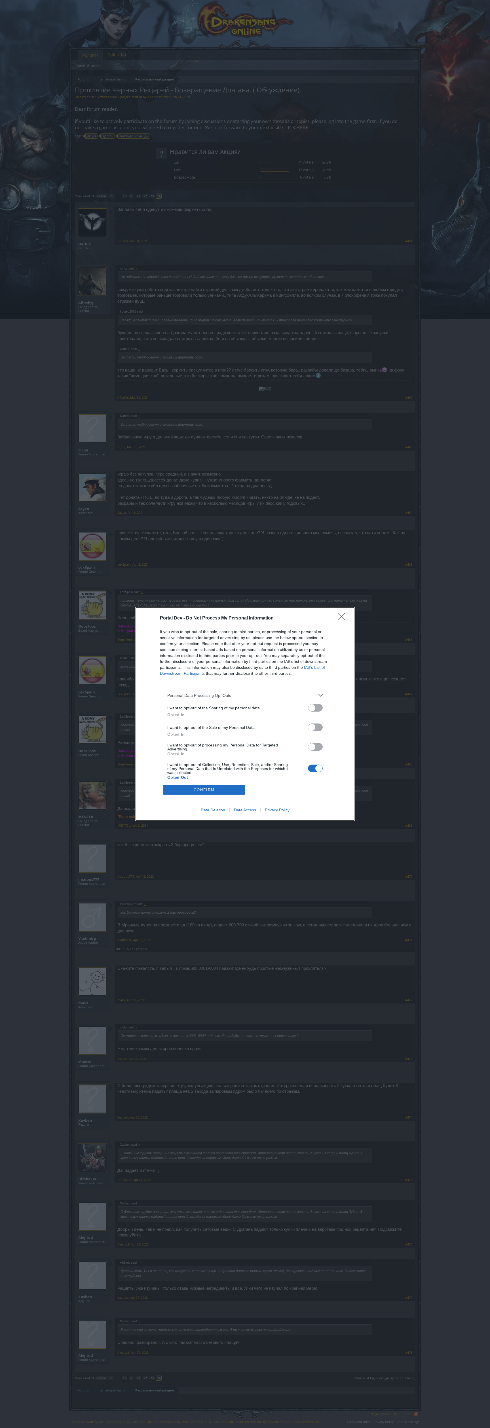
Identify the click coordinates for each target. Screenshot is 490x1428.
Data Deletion (213, 810)
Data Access (245, 810)
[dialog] (245, 714)
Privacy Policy (277, 810)
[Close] (343, 618)
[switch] (315, 708)
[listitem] (245, 695)
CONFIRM (204, 790)
